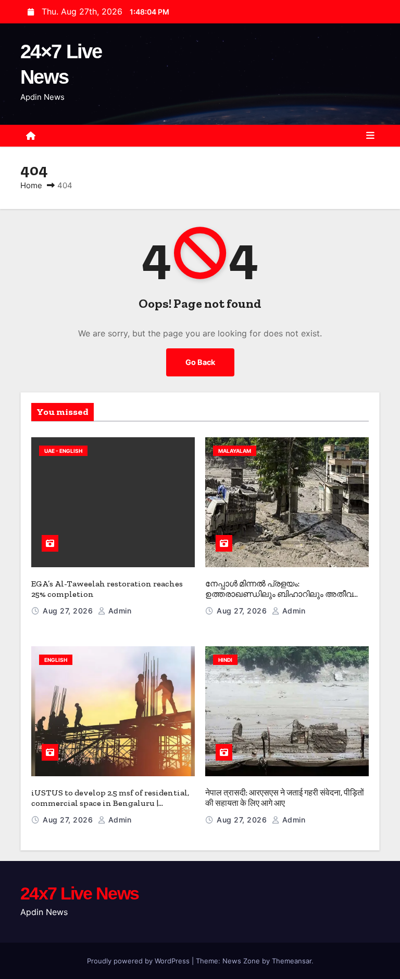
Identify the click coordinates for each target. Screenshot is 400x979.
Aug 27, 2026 (69, 610)
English (55, 660)
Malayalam (234, 451)
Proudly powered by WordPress (139, 961)
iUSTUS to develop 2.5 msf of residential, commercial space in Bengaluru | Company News (110, 803)
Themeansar (291, 961)
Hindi (225, 660)
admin (118, 610)
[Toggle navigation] (370, 136)
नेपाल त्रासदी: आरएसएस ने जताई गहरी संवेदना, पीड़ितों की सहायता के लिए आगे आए (284, 798)
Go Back (200, 362)
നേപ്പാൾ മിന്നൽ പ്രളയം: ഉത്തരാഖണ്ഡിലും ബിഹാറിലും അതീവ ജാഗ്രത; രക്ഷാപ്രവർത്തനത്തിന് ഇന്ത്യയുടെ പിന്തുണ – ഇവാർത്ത (279, 599)
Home (31, 185)
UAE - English (63, 451)
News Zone (241, 961)
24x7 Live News (79, 893)
